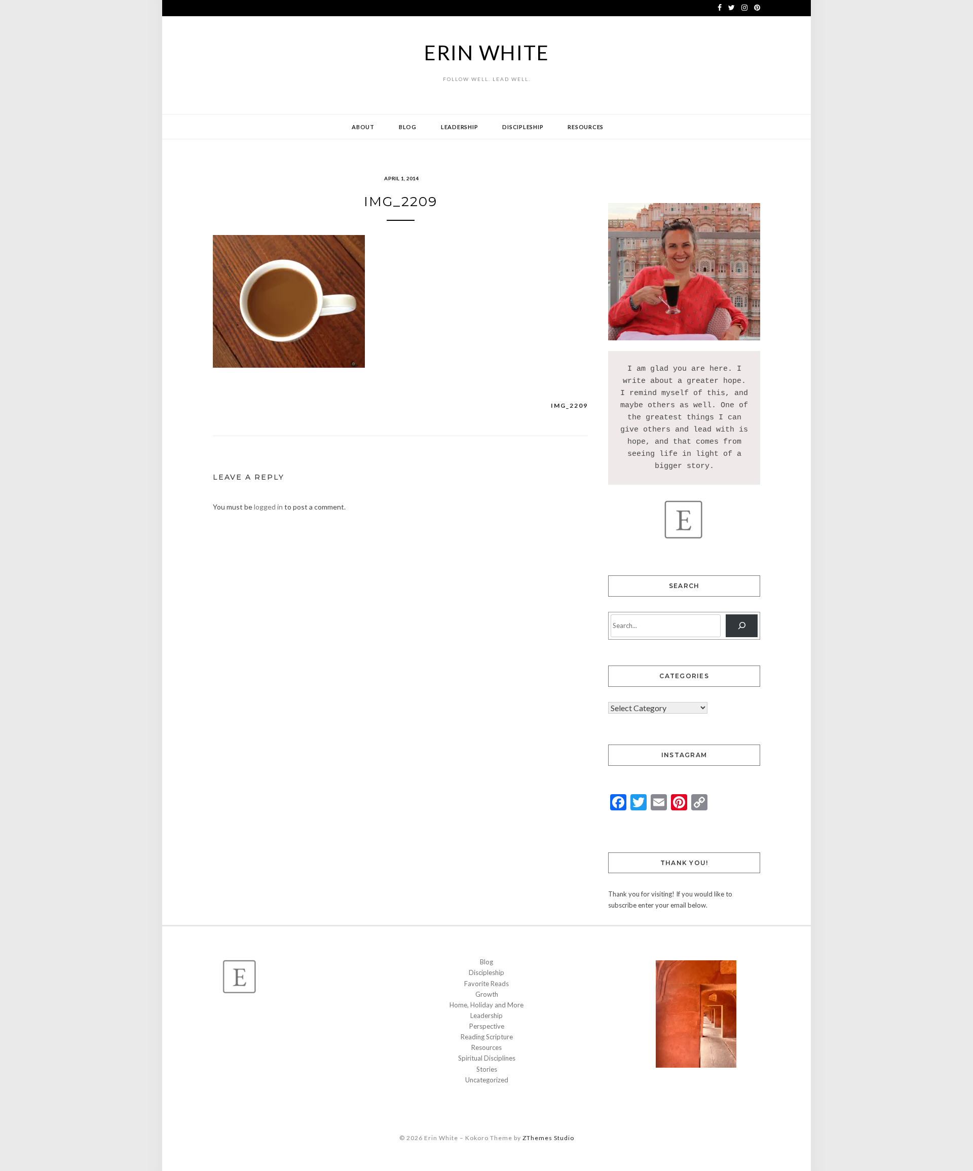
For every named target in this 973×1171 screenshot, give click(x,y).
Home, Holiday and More (486, 1005)
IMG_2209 (569, 405)
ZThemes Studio (548, 1138)
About (363, 127)
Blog (408, 127)
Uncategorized (486, 1080)
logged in (268, 506)
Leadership (459, 127)
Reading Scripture (487, 1037)
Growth (486, 994)
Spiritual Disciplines (486, 1058)
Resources (586, 127)
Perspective (486, 1026)
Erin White (486, 53)
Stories (486, 1069)
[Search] (742, 625)
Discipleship (522, 127)
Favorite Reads (486, 984)
